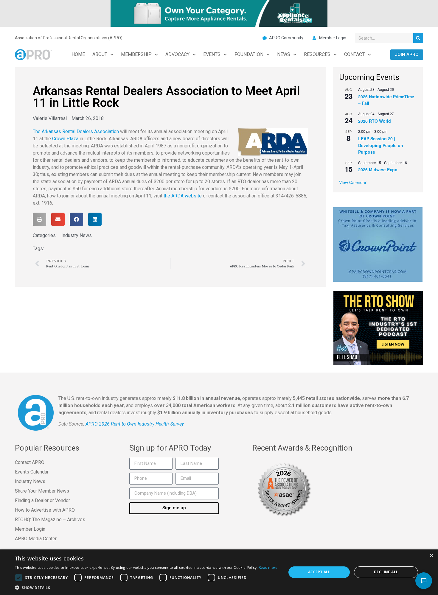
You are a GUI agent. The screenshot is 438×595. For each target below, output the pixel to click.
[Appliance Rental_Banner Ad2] (219, 13)
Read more (268, 567)
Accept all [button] (319, 571)
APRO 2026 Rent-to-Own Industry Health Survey (135, 424)
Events (211, 54)
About (99, 54)
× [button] (431, 556)
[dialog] (219, 572)
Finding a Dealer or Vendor (42, 500)
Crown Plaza (65, 138)
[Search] (418, 38)
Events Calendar (32, 472)
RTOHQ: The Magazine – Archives (50, 519)
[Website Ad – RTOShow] (378, 327)
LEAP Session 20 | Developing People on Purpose (380, 145)
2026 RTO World (374, 121)
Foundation (248, 54)
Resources (317, 54)
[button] (39, 219)
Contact (354, 54)
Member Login (30, 529)
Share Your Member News (42, 491)
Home (78, 54)
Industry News (76, 235)
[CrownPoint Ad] (378, 244)
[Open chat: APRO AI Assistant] (423, 580)
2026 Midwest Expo (377, 169)
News (283, 54)
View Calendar (352, 182)
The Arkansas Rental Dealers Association (76, 131)
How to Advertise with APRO (45, 510)
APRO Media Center (36, 538)
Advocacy (177, 54)
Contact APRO (29, 462)
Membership (136, 54)
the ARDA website (183, 196)
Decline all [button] (386, 571)
